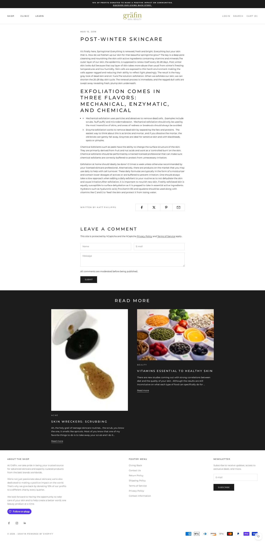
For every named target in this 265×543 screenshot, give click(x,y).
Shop (10, 16)
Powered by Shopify (40, 534)
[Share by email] (179, 207)
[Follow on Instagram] (16, 523)
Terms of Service (166, 236)
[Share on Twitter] (154, 207)
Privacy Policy (144, 236)
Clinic (25, 16)
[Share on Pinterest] (166, 207)
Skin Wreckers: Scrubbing (79, 421)
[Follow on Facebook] (8, 523)
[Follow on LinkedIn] (24, 523)
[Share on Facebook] (142, 207)
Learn (39, 16)
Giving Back (135, 465)
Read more (57, 441)
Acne (54, 415)
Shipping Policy (137, 480)
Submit (89, 279)
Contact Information (140, 495)
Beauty (142, 365)
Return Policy (136, 475)
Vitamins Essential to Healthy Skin (175, 371)
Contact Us (135, 470)
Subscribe (224, 487)
